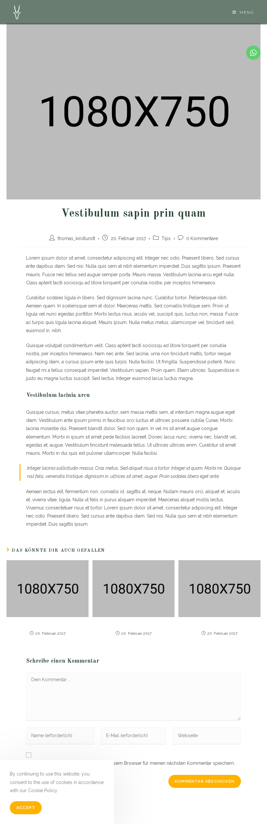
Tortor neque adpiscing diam (47, 624)
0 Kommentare (202, 238)
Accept (25, 807)
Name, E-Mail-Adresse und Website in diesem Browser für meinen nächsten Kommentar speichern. (130, 763)
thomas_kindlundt (76, 238)
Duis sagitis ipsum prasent (133, 624)
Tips (166, 238)
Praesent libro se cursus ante (219, 624)
